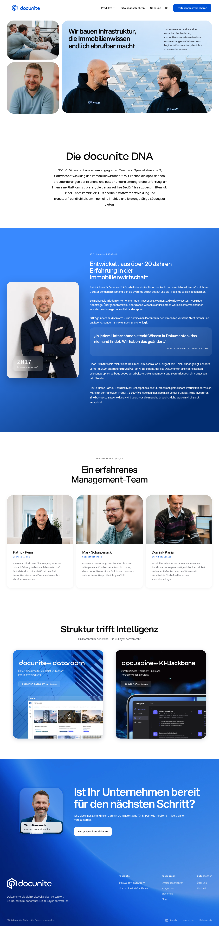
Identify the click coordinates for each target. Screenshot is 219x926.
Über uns (155, 8)
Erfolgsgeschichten (133, 8)
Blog (164, 899)
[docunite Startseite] (36, 883)
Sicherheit (167, 893)
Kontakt (201, 888)
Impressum (188, 920)
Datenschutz (205, 920)
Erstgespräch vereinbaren (192, 8)
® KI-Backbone (133, 888)
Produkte (106, 8)
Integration (168, 888)
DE (166, 8)
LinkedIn (173, 920)
